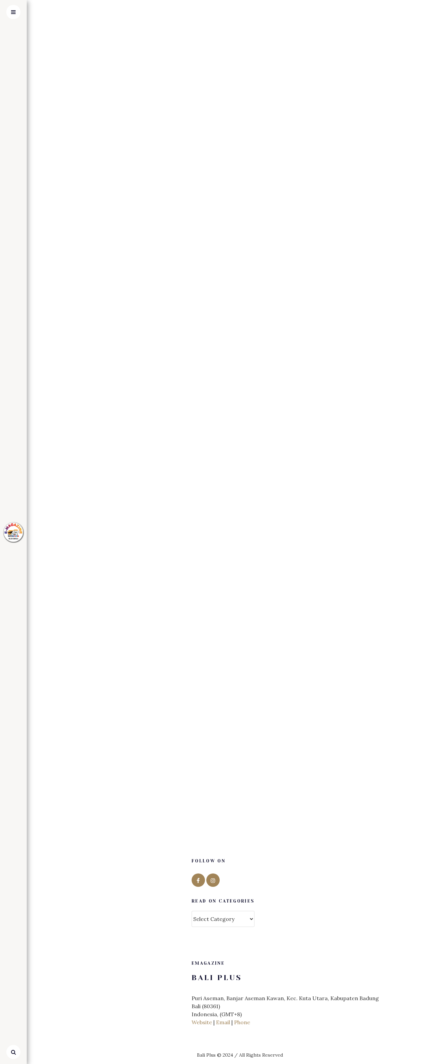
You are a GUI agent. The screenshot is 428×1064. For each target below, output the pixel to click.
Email (223, 1022)
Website (202, 1022)
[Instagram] (213, 880)
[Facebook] (198, 880)
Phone (242, 1022)
